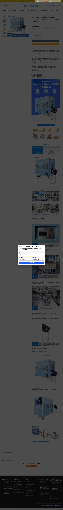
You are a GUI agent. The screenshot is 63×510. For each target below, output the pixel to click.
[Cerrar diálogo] (44, 246)
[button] (48, 1)
